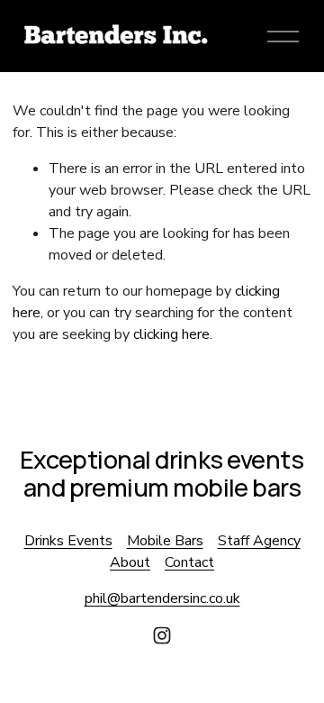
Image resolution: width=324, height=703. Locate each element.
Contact (189, 562)
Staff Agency (259, 541)
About (130, 562)
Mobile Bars (165, 541)
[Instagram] (162, 635)
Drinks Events (68, 541)
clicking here (171, 334)
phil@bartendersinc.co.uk (162, 598)
